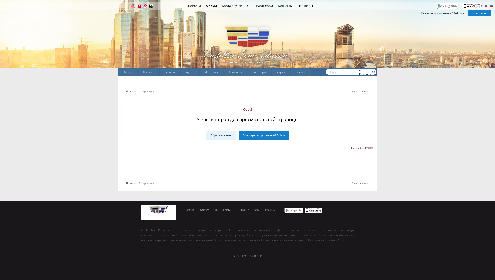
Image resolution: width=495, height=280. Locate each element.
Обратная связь (221, 135)
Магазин (210, 72)
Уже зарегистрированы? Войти (442, 13)
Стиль (235, 248)
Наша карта (223, 210)
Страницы (365, 74)
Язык (223, 248)
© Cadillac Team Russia (247, 256)
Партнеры (305, 6)
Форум (211, 6)
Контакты (285, 6)
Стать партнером (260, 6)
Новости (194, 6)
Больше (301, 72)
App (189, 72)
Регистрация (479, 13)
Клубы (281, 72)
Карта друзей (232, 6)
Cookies (270, 248)
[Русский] (485, 6)
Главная (170, 72)
